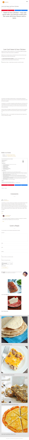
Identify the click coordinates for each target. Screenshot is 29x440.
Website (2, 251)
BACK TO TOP (9, 438)
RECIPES (13, 438)
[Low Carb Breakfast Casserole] (14, 360)
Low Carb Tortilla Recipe (6, 344)
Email (2, 247)
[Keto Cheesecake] (14, 303)
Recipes (6, 188)
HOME (7, 438)
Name (2, 243)
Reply (3, 221)
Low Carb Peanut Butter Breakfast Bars (9, 404)
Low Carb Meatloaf (5, 294)
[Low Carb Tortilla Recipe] (14, 329)
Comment (2, 232)
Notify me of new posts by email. (5, 260)
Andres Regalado (7, 215)
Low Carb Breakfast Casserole (7, 375)
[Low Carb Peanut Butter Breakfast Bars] (14, 389)
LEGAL (15, 438)
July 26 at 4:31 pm (7, 216)
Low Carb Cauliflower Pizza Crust (8, 434)
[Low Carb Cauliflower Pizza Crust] (14, 419)
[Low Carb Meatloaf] (14, 286)
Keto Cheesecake (4, 311)
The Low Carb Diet (5, 2)
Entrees (3, 188)
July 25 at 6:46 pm (6, 200)
